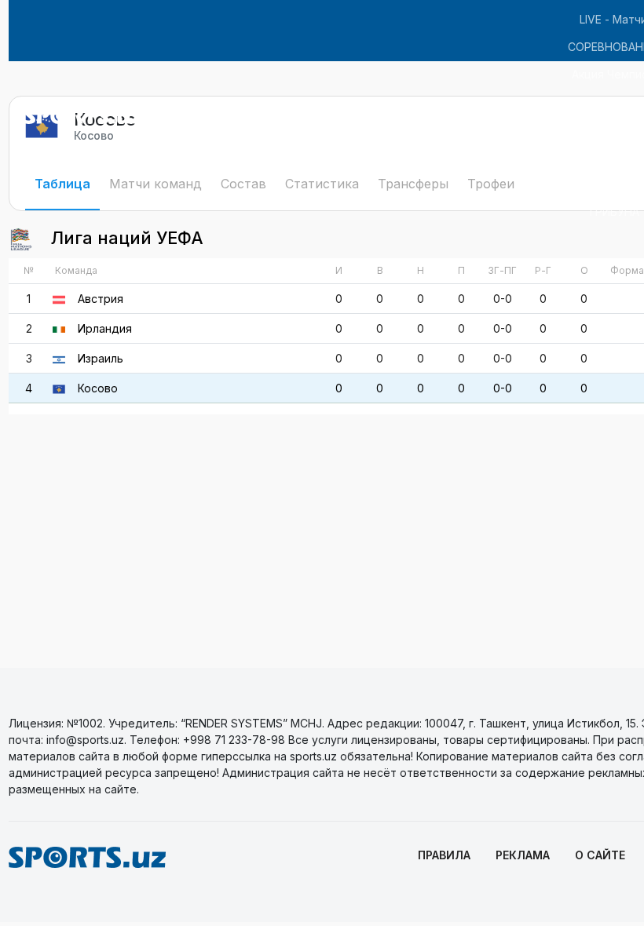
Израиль (100, 358)
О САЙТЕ (600, 855)
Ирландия (105, 328)
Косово (98, 388)
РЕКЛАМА (523, 855)
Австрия (100, 298)
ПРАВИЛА (444, 855)
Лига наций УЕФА (124, 238)
